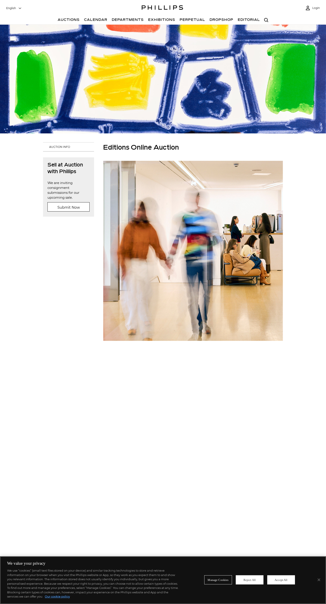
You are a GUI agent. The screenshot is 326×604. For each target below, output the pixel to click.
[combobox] (14, 8)
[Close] (319, 580)
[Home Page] (162, 8)
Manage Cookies (218, 579)
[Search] (266, 20)
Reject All (250, 579)
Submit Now (68, 207)
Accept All (281, 579)
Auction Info (59, 147)
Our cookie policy (57, 596)
